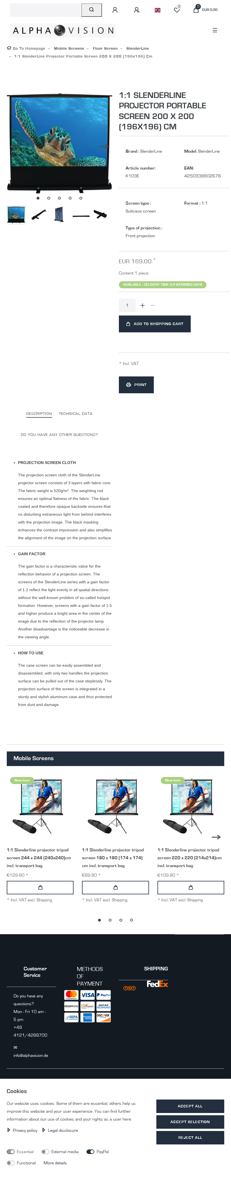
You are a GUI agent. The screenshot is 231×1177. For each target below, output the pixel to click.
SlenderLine (137, 48)
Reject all (190, 1137)
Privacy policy (25, 1130)
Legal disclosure (63, 1130)
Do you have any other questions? (59, 435)
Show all (209, 759)
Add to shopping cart (158, 324)
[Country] (157, 10)
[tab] (39, 413)
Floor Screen (105, 48)
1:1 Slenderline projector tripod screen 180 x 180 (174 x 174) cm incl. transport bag (113, 858)
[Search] (91, 10)
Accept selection (190, 1122)
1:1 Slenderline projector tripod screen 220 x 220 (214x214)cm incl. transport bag (189, 858)
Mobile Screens (68, 48)
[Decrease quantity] (153, 305)
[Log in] (115, 10)
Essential (25, 1151)
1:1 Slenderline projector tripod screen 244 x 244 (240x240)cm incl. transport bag (39, 858)
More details (55, 1163)
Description (39, 414)
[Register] (137, 10)
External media (65, 1151)
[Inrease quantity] (142, 305)
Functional (26, 1163)
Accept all (190, 1106)
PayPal (103, 1151)
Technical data (76, 414)
